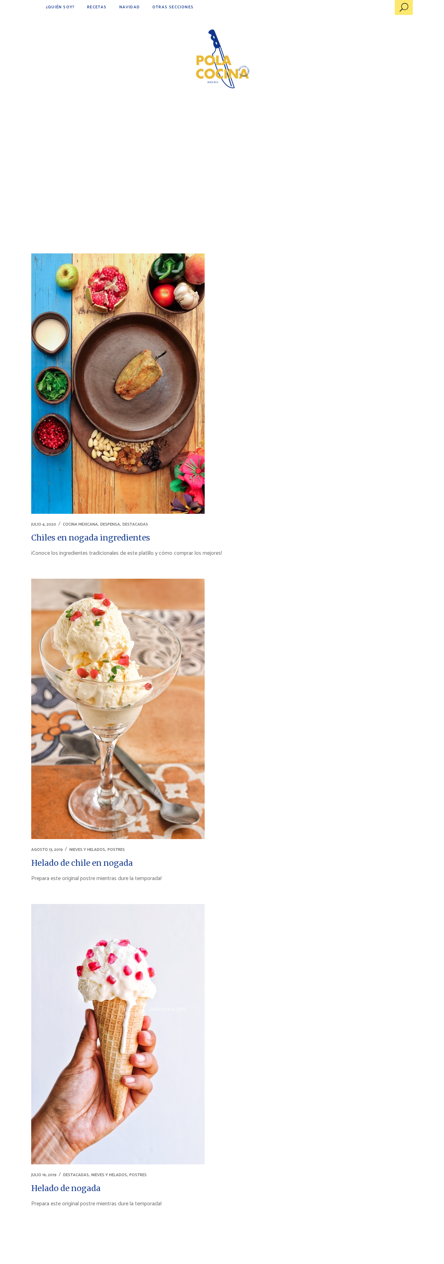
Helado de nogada (66, 1188)
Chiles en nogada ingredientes (90, 538)
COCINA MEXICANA (80, 524)
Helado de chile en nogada (82, 863)
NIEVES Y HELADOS (87, 849)
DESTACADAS (135, 524)
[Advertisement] (222, 156)
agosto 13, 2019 (47, 849)
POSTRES (116, 849)
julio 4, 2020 (43, 524)
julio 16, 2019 (44, 1175)
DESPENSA (110, 524)
